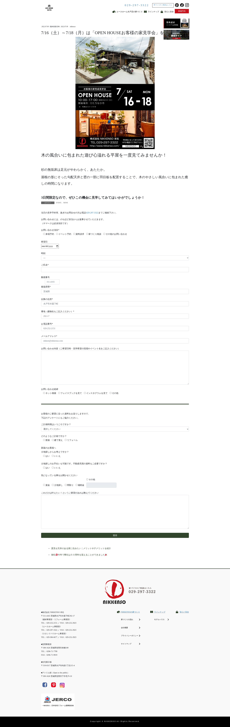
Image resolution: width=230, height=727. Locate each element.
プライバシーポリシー (129, 636)
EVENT (58, 203)
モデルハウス (159, 619)
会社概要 (124, 628)
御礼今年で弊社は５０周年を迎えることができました (78, 555)
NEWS (65, 203)
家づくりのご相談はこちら (163, 5)
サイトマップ (126, 644)
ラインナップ (159, 612)
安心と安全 (184, 612)
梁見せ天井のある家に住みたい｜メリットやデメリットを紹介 (81, 548)
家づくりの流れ (127, 619)
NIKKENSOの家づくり (130, 612)
